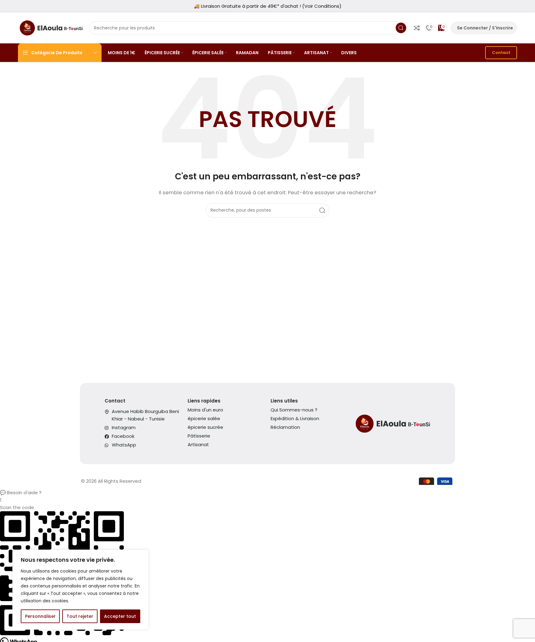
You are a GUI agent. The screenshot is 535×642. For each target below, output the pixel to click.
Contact (501, 52)
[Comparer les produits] (417, 28)
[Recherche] (401, 28)
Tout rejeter (80, 616)
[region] (80, 590)
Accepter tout (120, 616)
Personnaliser (40, 616)
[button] (267, 492)
